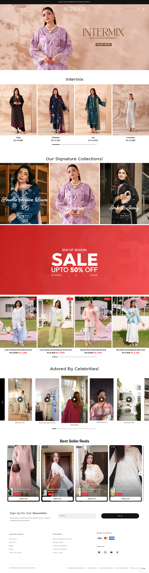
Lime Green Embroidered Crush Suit (56, 350)
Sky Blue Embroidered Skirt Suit (130, 350)
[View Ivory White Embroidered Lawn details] (105, 491)
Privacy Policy (58, 542)
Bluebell (55, 137)
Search (120, 9)
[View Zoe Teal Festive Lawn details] (37, 491)
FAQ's (11, 549)
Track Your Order (15, 552)
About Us (12, 542)
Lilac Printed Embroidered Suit (18, 350)
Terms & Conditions (60, 546)
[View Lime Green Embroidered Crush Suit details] (139, 491)
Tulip (18, 137)
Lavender (131, 137)
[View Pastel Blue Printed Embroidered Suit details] (71, 491)
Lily (93, 137)
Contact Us (13, 539)
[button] (8, 9)
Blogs (11, 546)
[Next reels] (141, 473)
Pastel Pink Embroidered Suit (93, 350)
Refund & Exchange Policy (62, 539)
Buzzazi (18, 568)
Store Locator (58, 552)
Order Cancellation (60, 549)
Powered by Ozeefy (28, 568)
